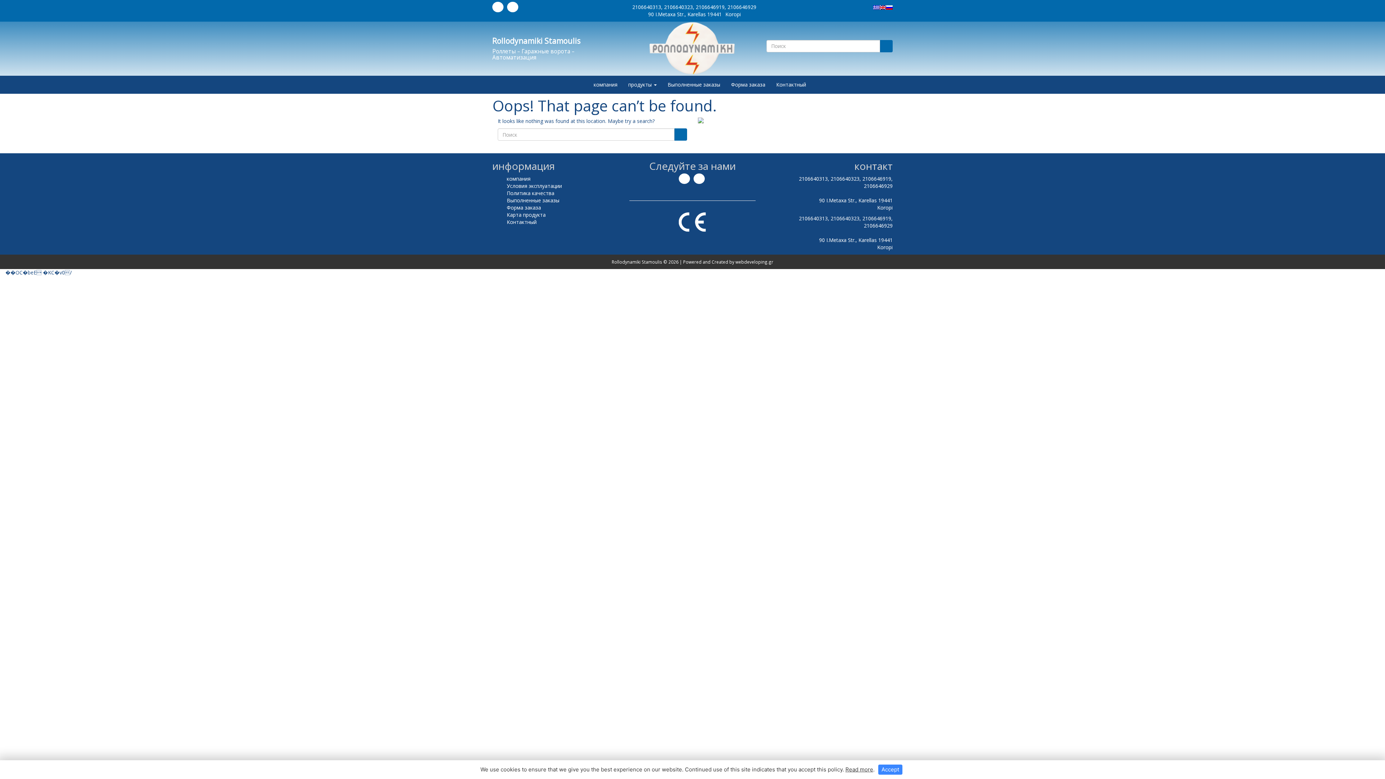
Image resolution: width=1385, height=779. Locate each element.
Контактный (791, 84)
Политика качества (530, 193)
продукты (640, 84)
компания (605, 84)
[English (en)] (883, 7)
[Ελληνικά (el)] (876, 7)
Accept (890, 769)
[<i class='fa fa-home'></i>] (580, 85)
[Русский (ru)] (889, 7)
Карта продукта (526, 214)
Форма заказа (748, 84)
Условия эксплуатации (534, 185)
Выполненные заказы (694, 84)
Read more (859, 769)
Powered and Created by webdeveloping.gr (728, 262)
